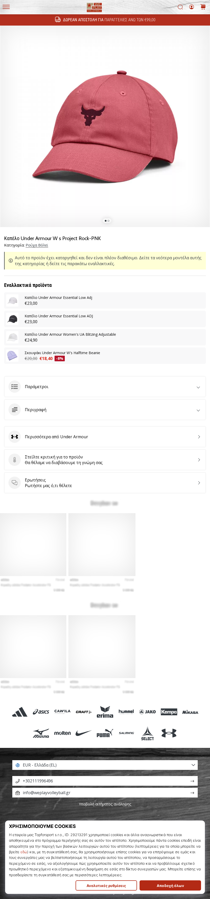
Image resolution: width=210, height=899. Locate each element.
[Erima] (105, 711)
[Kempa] (169, 711)
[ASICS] (41, 711)
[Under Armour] (169, 733)
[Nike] (83, 733)
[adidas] (19, 711)
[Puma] (105, 733)
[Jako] (147, 711)
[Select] (147, 733)
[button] (105, 386)
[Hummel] (126, 711)
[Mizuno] (41, 733)
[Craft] (83, 711)
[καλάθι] (203, 7)
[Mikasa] (190, 711)
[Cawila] (62, 711)
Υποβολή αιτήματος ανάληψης (105, 804)
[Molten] (62, 733)
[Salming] (126, 733)
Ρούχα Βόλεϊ (37, 245)
